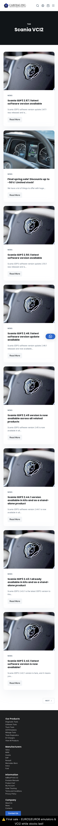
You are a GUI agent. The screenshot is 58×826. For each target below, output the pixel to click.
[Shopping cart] (48, 5)
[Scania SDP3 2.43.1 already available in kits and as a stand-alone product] (29, 549)
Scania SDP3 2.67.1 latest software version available (25, 102)
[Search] (37, 5)
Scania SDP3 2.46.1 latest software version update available (23, 336)
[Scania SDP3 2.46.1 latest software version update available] (29, 304)
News (10, 95)
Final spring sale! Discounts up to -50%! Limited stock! (29, 180)
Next (47, 701)
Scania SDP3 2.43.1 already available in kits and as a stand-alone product (28, 582)
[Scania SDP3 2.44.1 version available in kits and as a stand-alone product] (29, 467)
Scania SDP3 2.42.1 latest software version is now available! (23, 664)
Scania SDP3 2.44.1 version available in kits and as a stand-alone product (28, 500)
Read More (16, 119)
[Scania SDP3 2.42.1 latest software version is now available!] (29, 631)
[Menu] (53, 5)
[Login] (43, 5)
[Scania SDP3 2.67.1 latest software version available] (29, 71)
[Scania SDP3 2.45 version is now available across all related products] (29, 385)
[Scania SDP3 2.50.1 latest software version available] (29, 225)
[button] (50, 336)
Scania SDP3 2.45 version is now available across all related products (28, 418)
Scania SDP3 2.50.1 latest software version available (25, 256)
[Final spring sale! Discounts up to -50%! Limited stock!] (29, 149)
